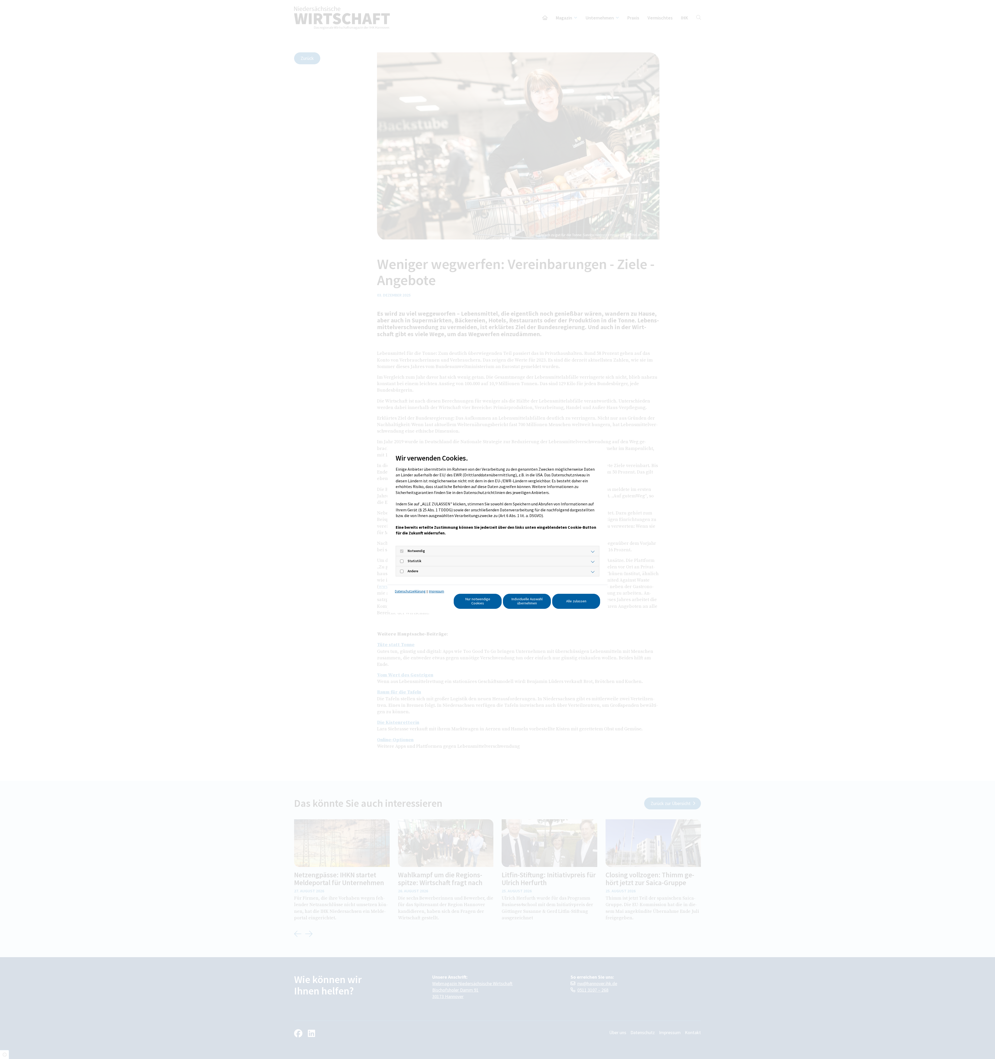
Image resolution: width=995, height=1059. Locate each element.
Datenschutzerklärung (410, 591)
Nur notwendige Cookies (477, 601)
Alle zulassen (576, 601)
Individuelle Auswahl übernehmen (527, 601)
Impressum (436, 591)
